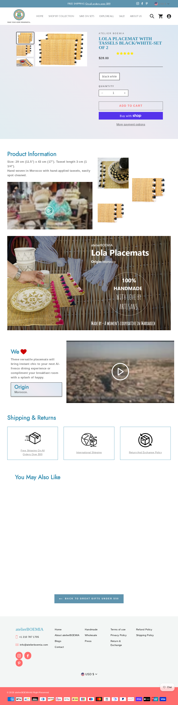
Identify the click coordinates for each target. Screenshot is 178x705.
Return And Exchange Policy (145, 452)
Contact (59, 647)
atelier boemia (111, 33)
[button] (125, 53)
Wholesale (91, 635)
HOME (39, 16)
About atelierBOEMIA (67, 635)
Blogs (58, 641)
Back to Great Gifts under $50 (91, 598)
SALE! (122, 16)
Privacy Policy (119, 635)
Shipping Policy (145, 635)
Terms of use (118, 629)
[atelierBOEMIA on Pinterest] (19, 663)
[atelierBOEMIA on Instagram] (19, 655)
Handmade (91, 629)
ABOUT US (136, 16)
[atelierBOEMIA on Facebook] (28, 655)
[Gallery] (51, 49)
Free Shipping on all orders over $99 (33, 452)
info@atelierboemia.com (34, 644)
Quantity (106, 86)
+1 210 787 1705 (29, 637)
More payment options (130, 124)
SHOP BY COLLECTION (61, 16)
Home (58, 629)
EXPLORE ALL (106, 16)
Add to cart (131, 105)
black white (109, 76)
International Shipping (89, 452)
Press (88, 641)
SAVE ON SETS (86, 16)
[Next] (82, 49)
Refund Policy (144, 629)
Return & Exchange (116, 643)
